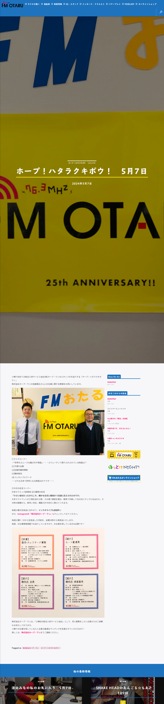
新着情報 (58, 4)
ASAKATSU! (111, 418)
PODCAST (129, 4)
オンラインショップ (147, 4)
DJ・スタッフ (72, 4)
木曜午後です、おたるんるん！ (119, 464)
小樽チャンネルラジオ (115, 474)
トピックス (91, 179)
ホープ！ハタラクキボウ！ (50, 684)
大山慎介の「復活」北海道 (117, 454)
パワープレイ (115, 4)
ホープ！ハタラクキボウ (76, 179)
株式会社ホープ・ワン (31, 684)
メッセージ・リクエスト (93, 4)
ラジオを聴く (34, 4)
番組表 (47, 4)
